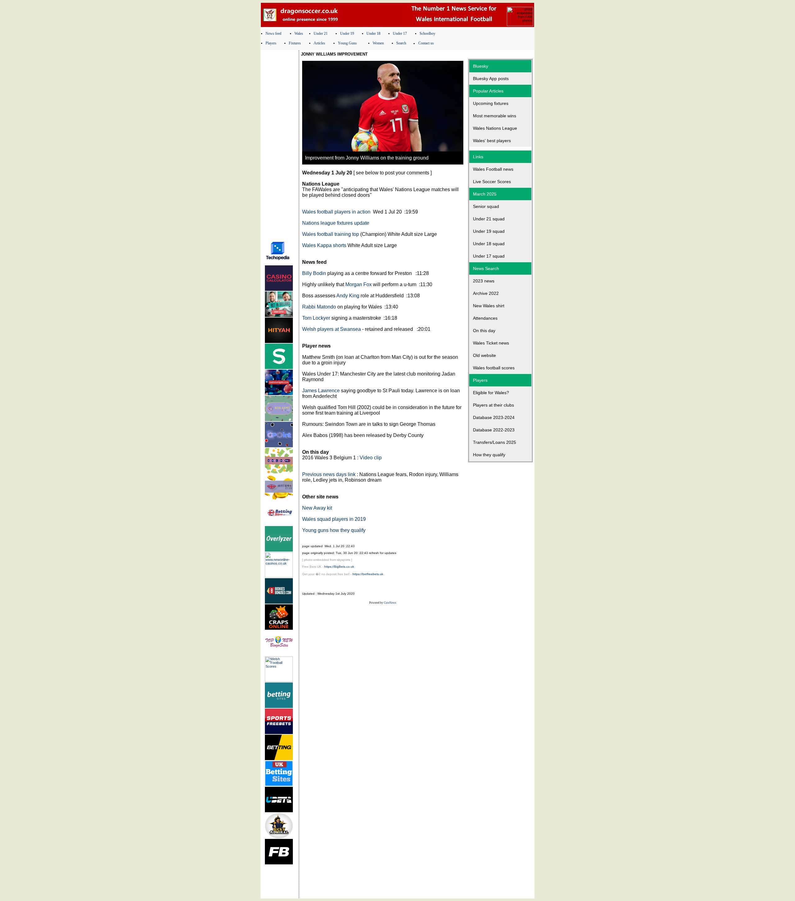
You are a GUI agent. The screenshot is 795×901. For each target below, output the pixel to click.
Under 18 (373, 33)
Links (478, 156)
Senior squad (486, 206)
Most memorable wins (494, 115)
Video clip (371, 457)
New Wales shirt (488, 305)
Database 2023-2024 (494, 417)
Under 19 (347, 33)
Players (271, 43)
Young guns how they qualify (334, 530)
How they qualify (489, 454)
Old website (484, 355)
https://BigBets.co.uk (339, 566)
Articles (319, 43)
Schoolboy (427, 33)
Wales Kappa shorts (324, 245)
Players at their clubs (493, 405)
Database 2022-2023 (494, 429)
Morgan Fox (358, 284)
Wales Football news (493, 169)
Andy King (347, 295)
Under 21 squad (489, 218)
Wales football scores (494, 367)
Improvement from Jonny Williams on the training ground (367, 157)
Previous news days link (329, 474)
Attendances (485, 318)
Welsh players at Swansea (331, 329)
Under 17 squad (489, 256)
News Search (486, 268)
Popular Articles (488, 90)
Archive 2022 (486, 293)
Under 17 (400, 33)
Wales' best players (492, 140)
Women (378, 43)
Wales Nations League (495, 128)
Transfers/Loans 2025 (494, 442)
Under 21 (321, 33)
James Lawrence (321, 390)
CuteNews (390, 602)
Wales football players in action (336, 211)
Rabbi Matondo (319, 306)
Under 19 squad (489, 231)
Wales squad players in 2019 (334, 519)
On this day (484, 330)
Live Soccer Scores (492, 181)
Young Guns (347, 43)
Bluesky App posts (491, 78)
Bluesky (480, 66)
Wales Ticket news (491, 342)
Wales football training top (330, 234)
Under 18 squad (489, 243)
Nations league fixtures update (335, 223)
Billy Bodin (314, 273)
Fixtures (295, 43)
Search (401, 43)
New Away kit (317, 508)
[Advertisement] (279, 144)
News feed (273, 33)
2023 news (483, 280)
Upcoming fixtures (490, 103)
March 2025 (485, 193)
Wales (298, 33)
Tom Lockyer (316, 318)
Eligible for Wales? (491, 392)
